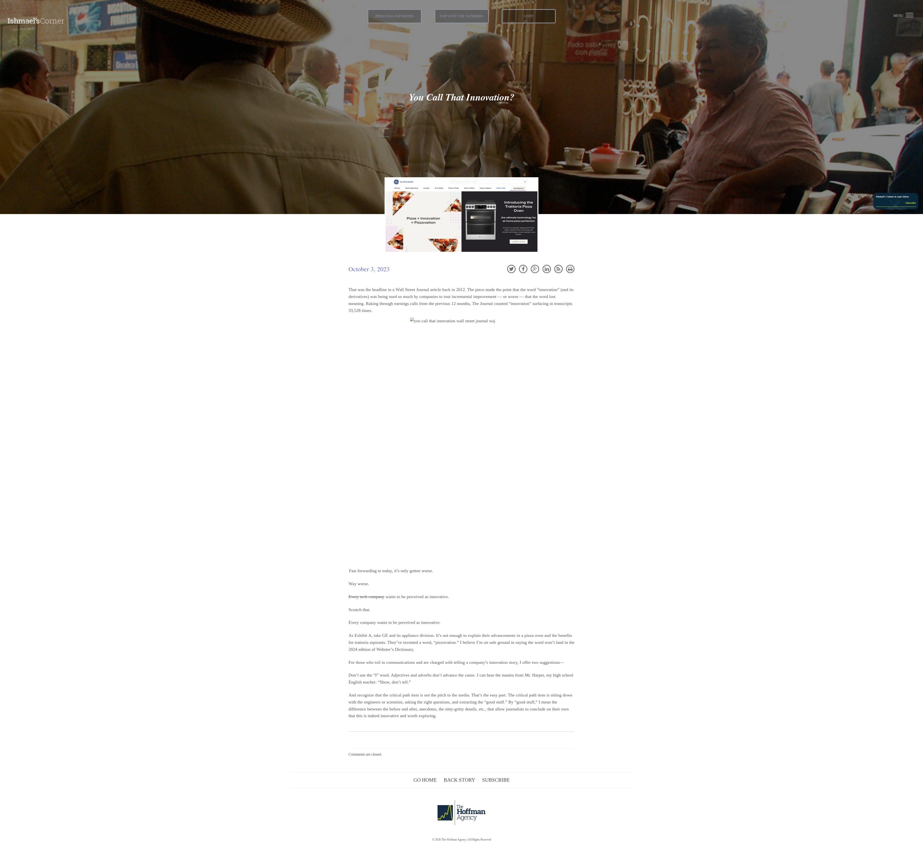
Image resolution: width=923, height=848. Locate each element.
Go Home (425, 780)
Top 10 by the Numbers (461, 16)
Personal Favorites (394, 16)
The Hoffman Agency (454, 839)
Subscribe (496, 780)
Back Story (459, 780)
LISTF (528, 16)
